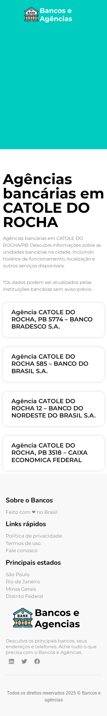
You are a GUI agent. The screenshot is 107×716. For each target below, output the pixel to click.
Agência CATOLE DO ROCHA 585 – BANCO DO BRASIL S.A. (49, 363)
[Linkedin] (11, 661)
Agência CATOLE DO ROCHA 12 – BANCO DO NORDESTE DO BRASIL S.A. (53, 408)
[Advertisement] (53, 87)
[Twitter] (24, 661)
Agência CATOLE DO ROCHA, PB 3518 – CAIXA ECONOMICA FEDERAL (49, 452)
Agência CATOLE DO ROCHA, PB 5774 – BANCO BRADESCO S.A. (52, 319)
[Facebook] (37, 661)
